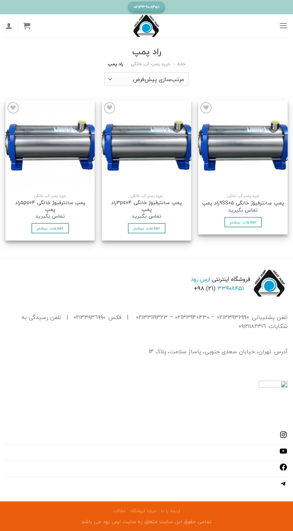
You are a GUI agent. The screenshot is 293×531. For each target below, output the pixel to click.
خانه (181, 64)
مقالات (119, 511)
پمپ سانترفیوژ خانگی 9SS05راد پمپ (243, 203)
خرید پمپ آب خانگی (150, 64)
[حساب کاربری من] (9, 26)
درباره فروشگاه (143, 511)
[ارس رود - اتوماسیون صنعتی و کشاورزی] (146, 25)
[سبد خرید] (26, 26)
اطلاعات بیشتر (243, 222)
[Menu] (283, 25)
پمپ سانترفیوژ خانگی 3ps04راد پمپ (146, 206)
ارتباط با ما (170, 511)
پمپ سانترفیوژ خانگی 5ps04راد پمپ (50, 206)
